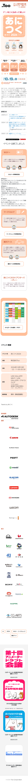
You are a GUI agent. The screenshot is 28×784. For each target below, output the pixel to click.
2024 (8, 631)
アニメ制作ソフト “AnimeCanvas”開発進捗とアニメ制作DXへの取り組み (17, 116)
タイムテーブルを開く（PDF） (13, 327)
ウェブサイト (18, 387)
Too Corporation (16, 779)
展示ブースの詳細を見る (14, 263)
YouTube (23, 139)
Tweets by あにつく (7, 404)
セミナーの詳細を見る (14, 174)
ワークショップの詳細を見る (14, 234)
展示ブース (14, 635)
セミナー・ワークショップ (19, 631)
